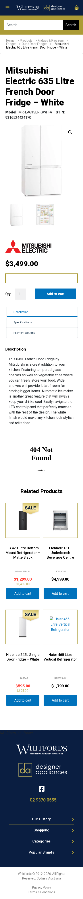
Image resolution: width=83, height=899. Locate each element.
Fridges (11, 44)
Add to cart (55, 294)
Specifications (23, 322)
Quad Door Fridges (34, 44)
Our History (41, 819)
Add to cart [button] (22, 593)
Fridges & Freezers (51, 40)
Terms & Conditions (41, 892)
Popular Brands (41, 852)
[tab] (41, 312)
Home (10, 40)
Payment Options (24, 332)
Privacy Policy (41, 887)
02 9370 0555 (43, 800)
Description (21, 312)
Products (26, 40)
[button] (70, 132)
